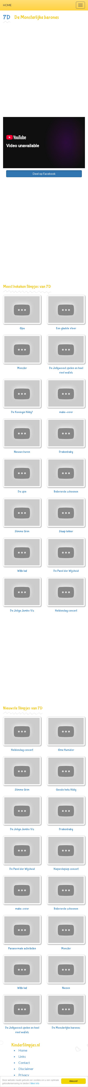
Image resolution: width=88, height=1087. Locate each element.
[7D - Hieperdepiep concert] (66, 850)
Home (7, 5)
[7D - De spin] (22, 472)
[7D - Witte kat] (22, 552)
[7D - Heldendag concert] (66, 591)
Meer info (34, 1083)
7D (6, 17)
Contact (24, 1062)
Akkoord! (73, 1080)
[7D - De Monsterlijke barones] (66, 1008)
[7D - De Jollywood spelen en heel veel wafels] (66, 349)
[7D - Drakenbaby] (66, 433)
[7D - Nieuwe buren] (22, 433)
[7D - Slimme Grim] (22, 512)
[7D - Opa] (22, 309)
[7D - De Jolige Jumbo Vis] (22, 591)
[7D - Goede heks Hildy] (66, 770)
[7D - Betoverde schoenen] (66, 472)
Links (22, 1056)
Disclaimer (26, 1069)
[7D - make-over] (66, 393)
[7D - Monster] (22, 349)
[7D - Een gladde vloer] (66, 309)
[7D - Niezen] (66, 969)
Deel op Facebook (44, 173)
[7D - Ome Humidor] (66, 731)
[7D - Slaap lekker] (66, 512)
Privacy (23, 1075)
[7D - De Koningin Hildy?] (22, 393)
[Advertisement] (44, 70)
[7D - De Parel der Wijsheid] (66, 552)
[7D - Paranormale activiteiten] (22, 929)
